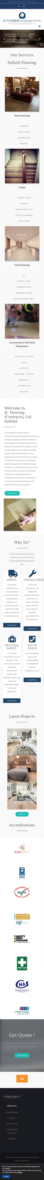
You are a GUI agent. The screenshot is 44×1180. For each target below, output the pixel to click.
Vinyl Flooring (11, 1124)
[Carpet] (22, 149)
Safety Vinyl (24, 281)
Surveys (24, 368)
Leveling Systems (24, 356)
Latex (24, 362)
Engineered (24, 138)
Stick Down (24, 221)
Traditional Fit (24, 209)
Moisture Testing (24, 374)
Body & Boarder (24, 215)
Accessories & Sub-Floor (12, 1131)
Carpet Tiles (24, 198)
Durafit (24, 204)
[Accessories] (22, 305)
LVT (24, 275)
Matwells (24, 380)
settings (19, 1172)
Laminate (24, 126)
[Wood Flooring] (22, 78)
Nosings (24, 392)
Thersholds (24, 386)
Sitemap (12, 1139)
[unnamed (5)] (20, 499)
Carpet (12, 1118)
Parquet (24, 144)
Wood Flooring (12, 1112)
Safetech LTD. (25, 1161)
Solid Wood (24, 132)
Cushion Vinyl (24, 287)
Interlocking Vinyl (24, 299)
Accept (6, 1176)
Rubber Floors (24, 293)
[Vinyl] (22, 227)
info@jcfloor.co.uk (31, 1)
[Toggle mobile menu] (40, 26)
